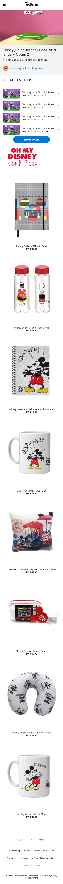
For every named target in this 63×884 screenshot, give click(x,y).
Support (26, 850)
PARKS (41, 839)
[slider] (31, 37)
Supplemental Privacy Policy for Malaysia (38, 858)
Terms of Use (48, 850)
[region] (31, 27)
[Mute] (12, 41)
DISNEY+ (22, 839)
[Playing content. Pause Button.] (4, 41)
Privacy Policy (12, 858)
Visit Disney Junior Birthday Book (26, 68)
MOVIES (32, 839)
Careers (36, 850)
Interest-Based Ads (31, 865)
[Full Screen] (58, 41)
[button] (4, 5)
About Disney (14, 850)
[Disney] (31, 4)
